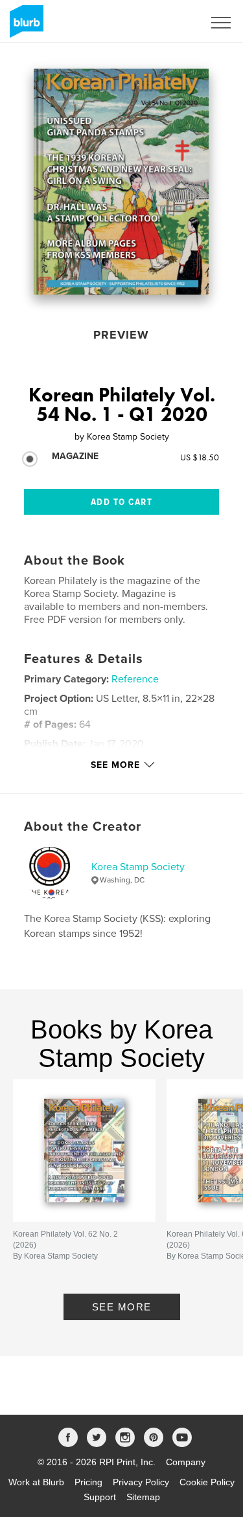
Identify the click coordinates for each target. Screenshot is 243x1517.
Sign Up (170, 22)
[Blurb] (24, 26)
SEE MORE (122, 1306)
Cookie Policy (207, 1482)
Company (185, 1462)
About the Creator (82, 827)
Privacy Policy (141, 1482)
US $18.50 (199, 457)
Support (100, 1497)
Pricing (88, 1482)
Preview (121, 335)
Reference (135, 679)
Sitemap (143, 1497)
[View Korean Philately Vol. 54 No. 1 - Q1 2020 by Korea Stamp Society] (121, 182)
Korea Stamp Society (138, 866)
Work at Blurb (36, 1482)
